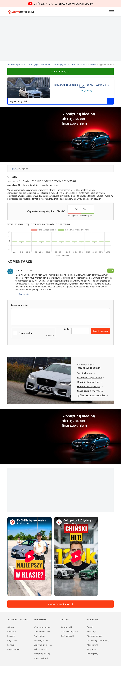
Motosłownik (92, 644)
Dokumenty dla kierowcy (98, 640)
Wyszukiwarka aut (42, 627)
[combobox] (60, 101)
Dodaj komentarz (100, 331)
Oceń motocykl (67, 636)
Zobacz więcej (59, 604)
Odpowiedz (24, 294)
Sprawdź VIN (66, 627)
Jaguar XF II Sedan (88, 367)
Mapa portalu (13, 649)
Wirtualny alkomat (42, 640)
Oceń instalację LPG (69, 631)
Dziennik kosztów (42, 631)
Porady (90, 627)
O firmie (10, 627)
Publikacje (91, 631)
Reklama (11, 636)
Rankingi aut (39, 636)
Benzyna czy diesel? (43, 644)
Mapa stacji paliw (41, 658)
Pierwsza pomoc (94, 636)
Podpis (65, 329)
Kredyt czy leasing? (42, 653)
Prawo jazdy (92, 653)
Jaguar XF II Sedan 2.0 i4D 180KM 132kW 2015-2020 (82, 86)
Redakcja (11, 631)
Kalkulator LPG (40, 649)
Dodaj (58, 71)
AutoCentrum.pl (20, 12)
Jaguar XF (14, 168)
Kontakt (10, 644)
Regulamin (12, 640)
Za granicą (91, 649)
